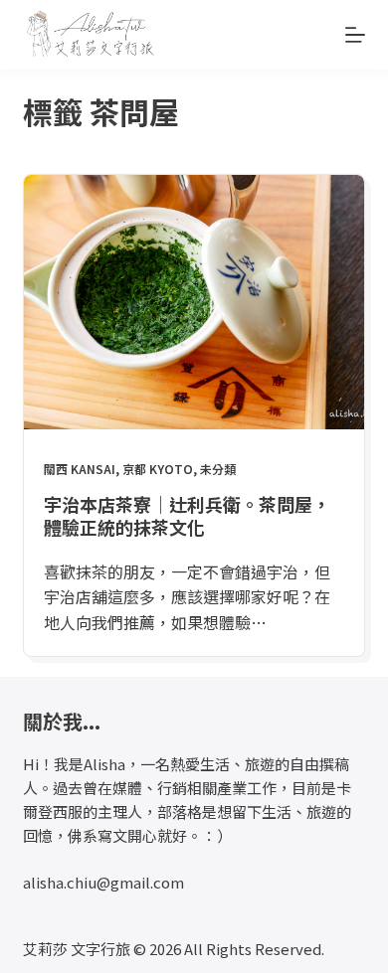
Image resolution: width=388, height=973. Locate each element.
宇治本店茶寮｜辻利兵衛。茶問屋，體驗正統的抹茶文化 (187, 515)
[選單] (355, 35)
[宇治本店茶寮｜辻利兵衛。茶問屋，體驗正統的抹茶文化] (193, 302)
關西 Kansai (79, 468)
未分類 (218, 468)
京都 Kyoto (157, 468)
